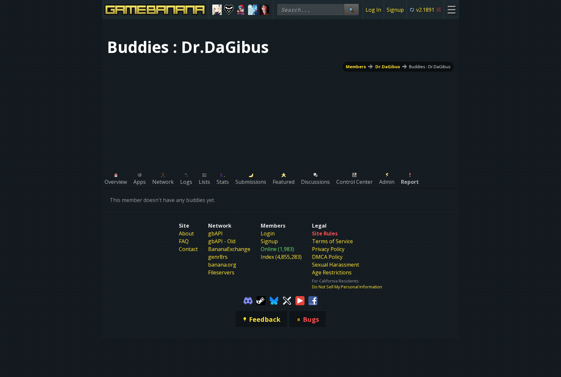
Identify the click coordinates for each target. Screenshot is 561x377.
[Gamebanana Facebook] (313, 300)
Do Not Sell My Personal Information (347, 287)
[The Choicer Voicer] (253, 9)
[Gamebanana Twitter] (287, 300)
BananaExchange (229, 249)
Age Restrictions (332, 272)
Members (356, 66)
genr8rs (218, 256)
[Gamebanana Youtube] (300, 300)
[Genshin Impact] (217, 9)
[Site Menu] (451, 9)
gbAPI (215, 233)
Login (268, 233)
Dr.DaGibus (387, 66)
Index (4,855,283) (281, 256)
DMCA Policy (327, 256)
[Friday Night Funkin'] (241, 9)
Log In (373, 9)
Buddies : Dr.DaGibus (430, 66)
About (186, 233)
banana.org (222, 264)
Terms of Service (332, 241)
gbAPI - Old (221, 241)
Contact (188, 249)
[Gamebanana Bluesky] (274, 300)
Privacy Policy (328, 249)
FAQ (184, 241)
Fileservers (221, 272)
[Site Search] (351, 9)
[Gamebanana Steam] (261, 300)
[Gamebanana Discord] (248, 300)
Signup (395, 9)
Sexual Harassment (335, 264)
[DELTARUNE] (229, 9)
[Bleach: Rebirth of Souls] (264, 9)
